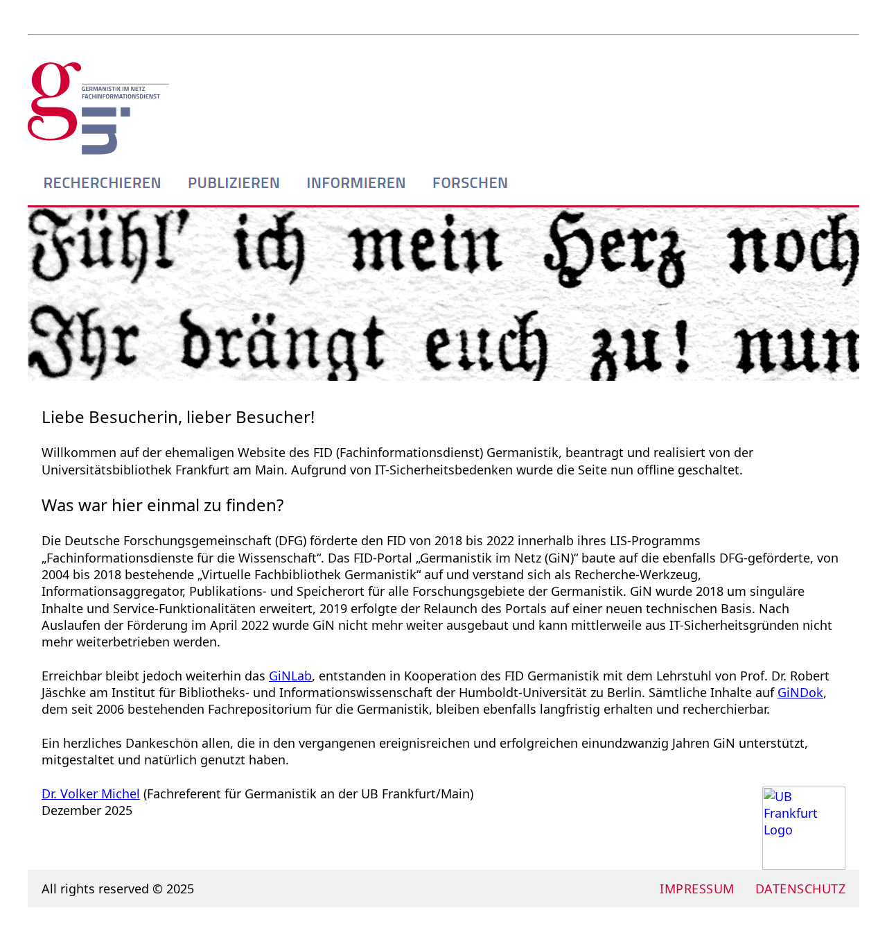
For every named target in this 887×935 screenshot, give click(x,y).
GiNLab (290, 675)
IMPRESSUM (697, 888)
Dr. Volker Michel (91, 793)
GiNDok (800, 692)
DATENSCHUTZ (800, 888)
